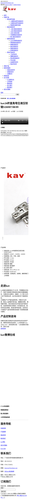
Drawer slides (8, 4)
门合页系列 (13, 54)
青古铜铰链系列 (14, 58)
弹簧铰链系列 (14, 56)
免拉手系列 (13, 64)
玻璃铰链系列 (14, 44)
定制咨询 (3, 328)
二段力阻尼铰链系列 (16, 31)
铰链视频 (3, 428)
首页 (5, 15)
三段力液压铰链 (14, 33)
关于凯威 (6, 77)
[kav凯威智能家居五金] (9, 12)
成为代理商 (7, 89)
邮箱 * (2, 488)
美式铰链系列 (14, 46)
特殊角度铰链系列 (15, 42)
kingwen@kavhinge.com (7, 2)
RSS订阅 (3, 448)
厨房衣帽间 (7, 68)
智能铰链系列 (11, 38)
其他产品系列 (11, 52)
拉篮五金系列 (11, 70)
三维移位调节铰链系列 (16, 23)
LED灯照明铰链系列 (16, 40)
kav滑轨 (3, 442)
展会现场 (9, 83)
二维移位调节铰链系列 (16, 21)
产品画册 (3, 431)
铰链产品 (6, 17)
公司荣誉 (9, 81)
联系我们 (9, 87)
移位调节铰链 (11, 19)
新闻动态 (6, 75)
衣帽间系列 (10, 71)
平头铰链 (12, 60)
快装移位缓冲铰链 (15, 25)
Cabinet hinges (17, 4)
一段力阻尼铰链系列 (16, 29)
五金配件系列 (14, 62)
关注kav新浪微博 (9, 471)
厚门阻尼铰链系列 (15, 36)
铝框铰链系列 (14, 48)
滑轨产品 (6, 66)
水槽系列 (9, 73)
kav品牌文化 (10, 79)
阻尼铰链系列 (11, 27)
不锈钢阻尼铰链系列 (16, 34)
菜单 (2, 92)
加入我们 (9, 85)
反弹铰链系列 (14, 50)
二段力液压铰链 (12, 98)
